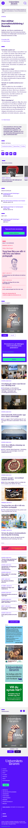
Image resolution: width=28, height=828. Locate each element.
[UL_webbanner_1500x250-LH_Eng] (14, 550)
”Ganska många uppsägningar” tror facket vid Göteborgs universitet (9, 560)
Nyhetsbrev (6, 795)
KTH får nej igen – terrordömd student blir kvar (12, 479)
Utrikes (23, 146)
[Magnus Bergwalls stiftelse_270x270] (14, 643)
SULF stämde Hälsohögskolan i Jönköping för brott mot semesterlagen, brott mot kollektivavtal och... (13, 451)
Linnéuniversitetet (7, 146)
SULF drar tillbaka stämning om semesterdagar (13, 446)
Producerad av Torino (5, 826)
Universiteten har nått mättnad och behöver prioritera (12, 180)
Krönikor (4, 245)
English (5, 803)
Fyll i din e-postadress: (8, 351)
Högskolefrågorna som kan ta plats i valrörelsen (8, 601)
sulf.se (4, 813)
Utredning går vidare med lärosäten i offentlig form (13, 384)
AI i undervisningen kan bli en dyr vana (13, 289)
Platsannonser (6, 780)
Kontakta (5, 790)
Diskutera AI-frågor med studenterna (7, 588)
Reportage (5, 770)
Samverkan (16, 146)
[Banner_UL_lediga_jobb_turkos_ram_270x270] (14, 681)
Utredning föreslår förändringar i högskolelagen (11, 194)
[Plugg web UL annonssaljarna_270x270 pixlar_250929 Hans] (14, 701)
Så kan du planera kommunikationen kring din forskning (13, 534)
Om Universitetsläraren (9, 791)
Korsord (5, 799)
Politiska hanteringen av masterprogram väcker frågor (13, 207)
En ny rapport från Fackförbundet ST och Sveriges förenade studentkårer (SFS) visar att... (13, 420)
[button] (25, 3)
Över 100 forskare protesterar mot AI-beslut (14, 200)
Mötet (3, 579)
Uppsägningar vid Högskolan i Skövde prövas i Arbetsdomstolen (9, 568)
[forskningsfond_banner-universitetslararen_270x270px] (14, 662)
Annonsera (6, 793)
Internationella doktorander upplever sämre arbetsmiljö (13, 415)
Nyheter (3, 16)
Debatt (3, 177)
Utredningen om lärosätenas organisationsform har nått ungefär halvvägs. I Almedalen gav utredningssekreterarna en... (11, 390)
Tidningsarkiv (7, 797)
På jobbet (3, 530)
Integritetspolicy (8, 801)
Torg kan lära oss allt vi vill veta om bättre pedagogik (13, 253)
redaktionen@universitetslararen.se (11, 295)
